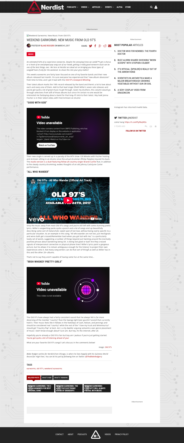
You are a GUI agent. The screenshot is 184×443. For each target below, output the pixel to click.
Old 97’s (69, 80)
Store (128, 7)
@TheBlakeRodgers (93, 356)
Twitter (90, 45)
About (70, 434)
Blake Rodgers (47, 45)
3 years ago (119, 126)
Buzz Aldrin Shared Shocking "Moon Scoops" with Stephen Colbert (137, 61)
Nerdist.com (95, 434)
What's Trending (61, 378)
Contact (59, 434)
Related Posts (33, 378)
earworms (31, 368)
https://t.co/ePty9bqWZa (135, 122)
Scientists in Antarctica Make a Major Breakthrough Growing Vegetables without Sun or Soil (135, 81)
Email (109, 45)
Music (31, 54)
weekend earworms (53, 368)
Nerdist (46, 8)
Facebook (95, 45)
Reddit (105, 45)
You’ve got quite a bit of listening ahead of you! (48, 338)
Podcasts (71, 7)
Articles (96, 7)
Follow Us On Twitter (136, 131)
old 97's (40, 368)
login (156, 7)
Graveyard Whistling (81, 80)
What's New (46, 378)
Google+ (100, 45)
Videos (84, 7)
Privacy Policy (122, 434)
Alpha (119, 7)
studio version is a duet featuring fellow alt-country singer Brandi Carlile (63, 161)
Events (108, 7)
